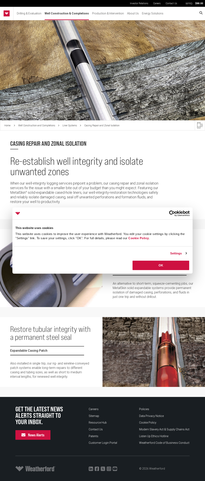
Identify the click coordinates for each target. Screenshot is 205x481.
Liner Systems (69, 125)
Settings (176, 253)
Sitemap (94, 416)
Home (7, 125)
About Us (133, 13)
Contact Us (171, 3)
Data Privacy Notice (151, 416)
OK (161, 265)
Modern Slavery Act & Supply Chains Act (164, 429)
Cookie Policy (138, 238)
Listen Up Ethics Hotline (153, 436)
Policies (144, 409)
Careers (157, 3)
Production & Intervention (108, 13)
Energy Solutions (152, 13)
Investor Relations (139, 3)
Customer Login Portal (103, 442)
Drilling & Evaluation (29, 13)
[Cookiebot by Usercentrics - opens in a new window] (172, 213)
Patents (93, 436)
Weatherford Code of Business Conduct (164, 442)
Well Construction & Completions (67, 13)
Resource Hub (98, 422)
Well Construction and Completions (36, 125)
